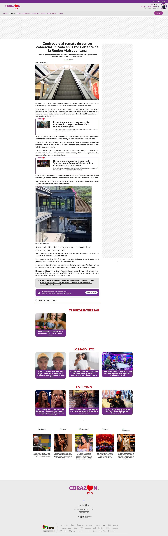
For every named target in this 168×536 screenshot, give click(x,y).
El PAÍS (64, 525)
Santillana (80, 525)
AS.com (103, 525)
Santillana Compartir (89, 525)
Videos (18, 13)
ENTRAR (154, 1)
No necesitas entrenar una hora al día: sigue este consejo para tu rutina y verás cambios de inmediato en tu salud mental (63, 456)
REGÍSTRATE (162, 1)
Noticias (11, 13)
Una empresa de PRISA (48, 526)
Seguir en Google (91, 292)
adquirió (38, 261)
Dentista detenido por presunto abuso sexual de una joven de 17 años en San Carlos (67, 280)
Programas (35, 13)
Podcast (43, 13)
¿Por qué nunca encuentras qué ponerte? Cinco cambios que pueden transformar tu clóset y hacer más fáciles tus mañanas (126, 456)
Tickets (60, 13)
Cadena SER (97, 525)
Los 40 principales (72, 525)
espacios (38, 139)
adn (109, 525)
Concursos (26, 13)
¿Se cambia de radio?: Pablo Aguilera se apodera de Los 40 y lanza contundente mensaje (42, 454)
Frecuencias (51, 13)
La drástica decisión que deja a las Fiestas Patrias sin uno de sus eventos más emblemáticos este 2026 (105, 455)
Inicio (5, 13)
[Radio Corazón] (13, 6)
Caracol (115, 525)
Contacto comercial (84, 512)
